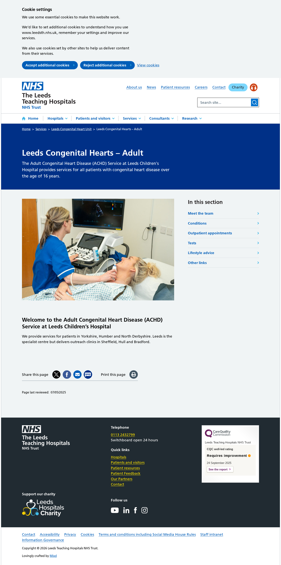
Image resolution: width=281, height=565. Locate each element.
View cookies (148, 65)
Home (33, 118)
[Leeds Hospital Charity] (49, 508)
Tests (192, 243)
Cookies (87, 534)
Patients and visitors (93, 118)
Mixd (53, 556)
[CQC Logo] (218, 436)
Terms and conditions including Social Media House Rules (147, 534)
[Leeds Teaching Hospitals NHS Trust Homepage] (49, 95)
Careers (201, 87)
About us (134, 87)
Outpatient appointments (210, 233)
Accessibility (50, 534)
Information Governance (43, 540)
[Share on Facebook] (67, 374)
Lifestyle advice (201, 253)
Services (130, 118)
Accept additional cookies (47, 65)
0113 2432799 (123, 435)
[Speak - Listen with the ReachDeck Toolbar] (254, 87)
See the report (218, 469)
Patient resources (175, 87)
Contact (219, 87)
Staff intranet (211, 534)
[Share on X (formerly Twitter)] (56, 374)
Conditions (197, 223)
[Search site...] (223, 102)
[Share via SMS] (88, 374)
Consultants (159, 118)
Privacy (70, 534)
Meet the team (200, 213)
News (151, 87)
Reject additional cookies (105, 65)
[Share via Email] (77, 374)
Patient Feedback (125, 473)
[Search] (254, 102)
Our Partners (121, 479)
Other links (197, 263)
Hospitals (55, 118)
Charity (238, 87)
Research (189, 118)
